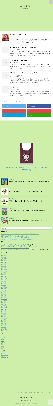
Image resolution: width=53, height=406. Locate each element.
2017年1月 (3, 277)
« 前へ (4, 101)
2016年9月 (3, 280)
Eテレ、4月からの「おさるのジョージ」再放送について (25, 201)
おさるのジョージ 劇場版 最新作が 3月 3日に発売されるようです (28, 220)
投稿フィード (4, 355)
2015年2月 (3, 297)
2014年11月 (4, 300)
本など (2, 347)
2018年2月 (3, 273)
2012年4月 (3, 324)
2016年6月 (3, 282)
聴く (18, 62)
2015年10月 (4, 288)
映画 (2, 344)
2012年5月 (3, 323)
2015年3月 (3, 296)
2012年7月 (3, 320)
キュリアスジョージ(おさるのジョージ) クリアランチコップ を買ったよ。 (19, 249)
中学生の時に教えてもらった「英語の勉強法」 (24, 47)
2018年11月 (4, 269)
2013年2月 (3, 315)
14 (13, 101)
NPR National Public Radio (18, 60)
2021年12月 (4, 258)
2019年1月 (3, 267)
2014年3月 (3, 305)
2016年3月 (3, 286)
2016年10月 (4, 278)
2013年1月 (3, 316)
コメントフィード (5, 356)
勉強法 (18, 49)
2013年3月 (3, 314)
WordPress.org (4, 357)
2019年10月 (4, 262)
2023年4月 (3, 255)
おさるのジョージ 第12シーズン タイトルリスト (13, 244)
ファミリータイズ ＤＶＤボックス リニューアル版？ (15, 246)
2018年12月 (4, 268)
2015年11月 (4, 287)
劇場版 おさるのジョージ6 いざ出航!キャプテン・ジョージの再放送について (20, 234)
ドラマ (2, 339)
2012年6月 (3, 321)
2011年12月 (4, 329)
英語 (18, 76)
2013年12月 (4, 306)
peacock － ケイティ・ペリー (19, 34)
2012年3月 (3, 325)
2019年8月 (3, 263)
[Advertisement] (26, 20)
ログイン (3, 353)
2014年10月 (4, 301)
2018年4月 (3, 272)
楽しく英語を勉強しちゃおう (26, 400)
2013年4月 (3, 313)
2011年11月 (4, 330)
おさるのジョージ (5, 337)
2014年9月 (3, 302)
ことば (2, 338)
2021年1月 (3, 259)
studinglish (29, 244)
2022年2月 (3, 257)
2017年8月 (3, 274)
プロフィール (14, 87)
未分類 (2, 346)
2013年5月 (3, 311)
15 (16, 101)
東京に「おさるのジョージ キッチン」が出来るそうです (25, 191)
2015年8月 (3, 291)
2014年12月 (4, 299)
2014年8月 (3, 304)
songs (18, 37)
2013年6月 (3, 310)
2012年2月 (3, 327)
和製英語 (3, 342)
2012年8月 (3, 319)
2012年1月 (3, 328)
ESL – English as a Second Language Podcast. (25, 73)
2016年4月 (3, 285)
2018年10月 (4, 271)
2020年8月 (3, 260)
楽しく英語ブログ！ (27, 6)
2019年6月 (3, 264)
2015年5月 (3, 294)
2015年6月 (3, 292)
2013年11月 (4, 308)
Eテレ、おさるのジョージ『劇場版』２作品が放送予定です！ (27, 210)
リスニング (14, 76)
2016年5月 (3, 283)
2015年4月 (3, 295)
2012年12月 (4, 318)
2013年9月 (3, 309)
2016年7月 (3, 281)
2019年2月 (3, 266)
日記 (18, 89)
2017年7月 (3, 276)
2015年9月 (3, 290)
